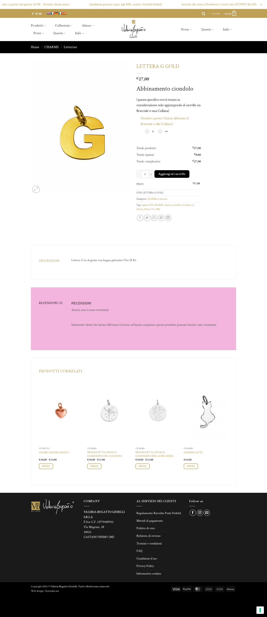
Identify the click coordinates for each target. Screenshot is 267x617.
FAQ (139, 551)
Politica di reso (145, 528)
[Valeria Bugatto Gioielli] (133, 29)
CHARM (158, 205)
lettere (147, 209)
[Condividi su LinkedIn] (168, 218)
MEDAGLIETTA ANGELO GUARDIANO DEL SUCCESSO (104, 454)
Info (78, 33)
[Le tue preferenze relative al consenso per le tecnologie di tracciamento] (260, 610)
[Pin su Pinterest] (161, 218)
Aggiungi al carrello (171, 174)
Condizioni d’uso (146, 559)
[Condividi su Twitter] (147, 218)
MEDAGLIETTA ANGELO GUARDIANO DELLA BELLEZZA (154, 454)
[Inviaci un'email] (40, 14)
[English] (48, 13)
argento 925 (147, 205)
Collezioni (62, 25)
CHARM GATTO (193, 452)
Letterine (70, 47)
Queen (58, 33)
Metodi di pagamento (149, 521)
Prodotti (37, 25)
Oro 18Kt (155, 209)
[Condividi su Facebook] (140, 218)
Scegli (46, 466)
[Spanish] (64, 13)
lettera (139, 209)
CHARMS (51, 47)
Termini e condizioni (149, 543)
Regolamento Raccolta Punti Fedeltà (158, 513)
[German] (56, 13)
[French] (52, 13)
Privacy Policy (145, 566)
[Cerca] (203, 14)
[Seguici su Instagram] (36, 14)
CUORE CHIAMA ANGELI (54, 452)
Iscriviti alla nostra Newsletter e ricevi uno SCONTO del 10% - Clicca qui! (217, 4)
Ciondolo (186, 205)
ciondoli (177, 205)
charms (167, 205)
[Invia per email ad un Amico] (154, 218)
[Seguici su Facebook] (33, 14)
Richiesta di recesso (148, 536)
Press (37, 33)
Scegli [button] (191, 466)
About (86, 25)
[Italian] (60, 13)
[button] (216, 13)
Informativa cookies (148, 574)
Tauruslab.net (52, 591)
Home (35, 47)
